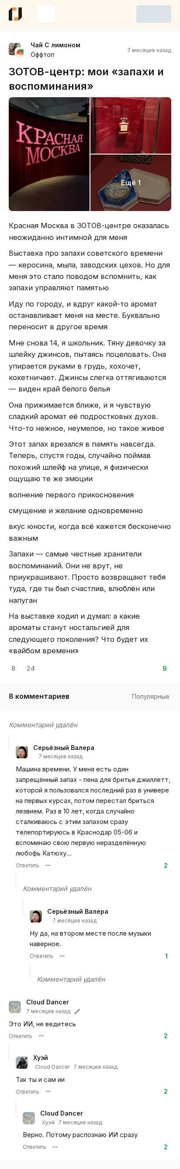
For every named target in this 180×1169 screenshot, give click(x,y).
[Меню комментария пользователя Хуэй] (48, 1091)
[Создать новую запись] (46, 14)
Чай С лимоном (55, 45)
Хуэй (40, 1057)
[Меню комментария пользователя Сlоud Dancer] (41, 1035)
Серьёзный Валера (63, 747)
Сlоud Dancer (47, 1002)
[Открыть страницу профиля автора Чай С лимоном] (15, 49)
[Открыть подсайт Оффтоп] (20, 52)
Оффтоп (42, 54)
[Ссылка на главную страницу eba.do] (15, 14)
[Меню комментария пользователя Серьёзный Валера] (48, 865)
